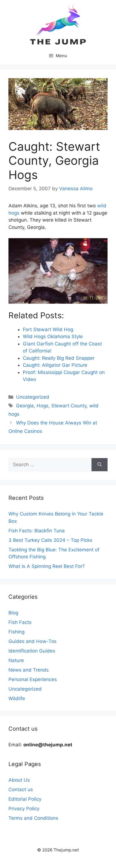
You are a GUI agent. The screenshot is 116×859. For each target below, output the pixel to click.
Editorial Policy (24, 799)
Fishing (16, 632)
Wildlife (16, 698)
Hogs (42, 405)
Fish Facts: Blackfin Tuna (36, 530)
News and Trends (28, 670)
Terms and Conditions (33, 818)
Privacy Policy (23, 808)
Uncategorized (32, 397)
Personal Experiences (32, 679)
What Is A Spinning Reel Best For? (46, 566)
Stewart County (68, 405)
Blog (13, 613)
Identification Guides (31, 651)
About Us (19, 780)
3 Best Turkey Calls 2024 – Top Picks (50, 540)
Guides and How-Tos (32, 641)
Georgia (25, 405)
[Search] (100, 465)
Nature (16, 660)
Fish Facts (20, 622)
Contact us (20, 789)
